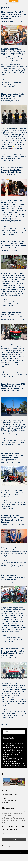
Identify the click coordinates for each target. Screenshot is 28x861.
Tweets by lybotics (8, 846)
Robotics (10, 83)
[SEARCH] (23, 3)
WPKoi (23, 852)
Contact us (5, 798)
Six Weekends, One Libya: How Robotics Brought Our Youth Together (12, 754)
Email (3, 833)
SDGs (19, 230)
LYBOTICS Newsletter (9, 800)
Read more (19, 148)
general (5, 79)
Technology (11, 85)
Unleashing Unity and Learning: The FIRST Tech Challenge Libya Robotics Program (12, 518)
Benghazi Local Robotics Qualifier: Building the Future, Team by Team (12, 170)
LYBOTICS (4, 83)
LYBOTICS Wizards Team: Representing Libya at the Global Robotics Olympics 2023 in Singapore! (12, 652)
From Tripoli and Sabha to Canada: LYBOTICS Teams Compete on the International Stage (13, 743)
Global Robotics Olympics (18, 373)
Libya (18, 81)
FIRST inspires (7, 155)
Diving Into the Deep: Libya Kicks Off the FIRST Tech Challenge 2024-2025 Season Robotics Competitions (13, 244)
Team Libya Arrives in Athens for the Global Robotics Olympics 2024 (11, 314)
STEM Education (6, 232)
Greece (3, 374)
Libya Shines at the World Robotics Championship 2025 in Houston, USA (14, 96)
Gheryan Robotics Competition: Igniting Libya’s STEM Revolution (14, 577)
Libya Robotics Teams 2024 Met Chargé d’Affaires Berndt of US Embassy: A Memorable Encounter (13, 387)
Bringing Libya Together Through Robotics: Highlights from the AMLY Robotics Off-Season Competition (14, 749)
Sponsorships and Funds (9, 794)
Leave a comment (8, 86)
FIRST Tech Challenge (9, 81)
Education (6, 373)
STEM (16, 83)
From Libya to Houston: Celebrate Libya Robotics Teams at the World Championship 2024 (12, 456)
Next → (7, 724)
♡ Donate (5, 802)
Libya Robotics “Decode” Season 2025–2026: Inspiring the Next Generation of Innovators (13, 15)
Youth (18, 158)
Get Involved (6, 796)
